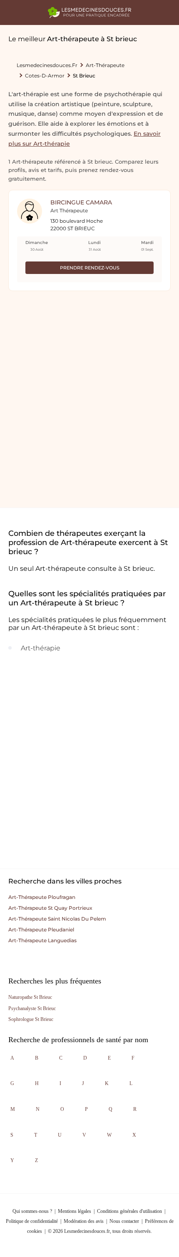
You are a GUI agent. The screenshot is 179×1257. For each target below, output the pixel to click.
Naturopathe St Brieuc (30, 997)
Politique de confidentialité (32, 1221)
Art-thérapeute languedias (42, 940)
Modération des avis (84, 1221)
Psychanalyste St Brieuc (32, 1008)
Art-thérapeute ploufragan (41, 897)
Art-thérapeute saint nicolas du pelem (57, 919)
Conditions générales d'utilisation (129, 1211)
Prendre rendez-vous (89, 268)
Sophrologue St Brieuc (30, 1019)
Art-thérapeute (105, 65)
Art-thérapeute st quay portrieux (50, 908)
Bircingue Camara (81, 202)
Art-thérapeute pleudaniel (41, 929)
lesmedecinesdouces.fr (47, 65)
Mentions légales (74, 1211)
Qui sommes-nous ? (32, 1211)
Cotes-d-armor (45, 75)
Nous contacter (124, 1221)
